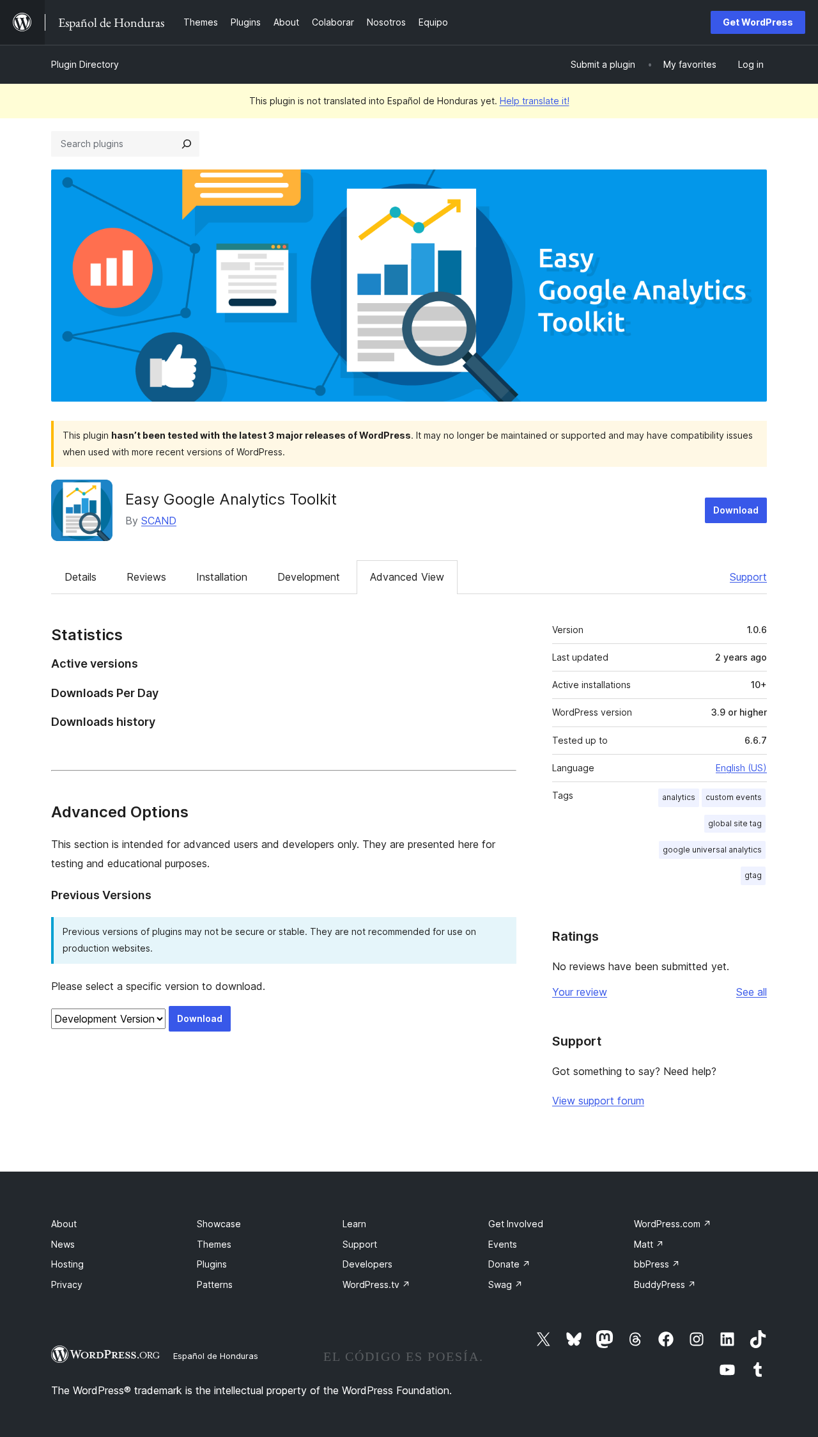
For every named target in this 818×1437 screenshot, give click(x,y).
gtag (753, 875)
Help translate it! (534, 100)
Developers (367, 1264)
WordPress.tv (376, 1284)
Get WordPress (758, 22)
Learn (354, 1223)
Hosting (67, 1264)
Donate (509, 1264)
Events (502, 1244)
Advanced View (407, 576)
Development (308, 576)
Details (80, 576)
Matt (649, 1244)
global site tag (735, 823)
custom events (734, 797)
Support (748, 576)
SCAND (158, 520)
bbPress (657, 1264)
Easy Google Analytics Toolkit (231, 499)
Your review (579, 991)
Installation (221, 576)
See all (751, 991)
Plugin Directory (85, 64)
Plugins (212, 1264)
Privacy (66, 1284)
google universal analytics (712, 849)
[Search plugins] (186, 144)
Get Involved (515, 1223)
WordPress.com (672, 1223)
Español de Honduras (215, 1356)
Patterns (215, 1284)
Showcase (219, 1223)
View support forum (598, 1100)
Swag (505, 1284)
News (63, 1244)
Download (736, 510)
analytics (678, 797)
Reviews (146, 576)
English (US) (741, 767)
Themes (214, 1244)
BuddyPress (665, 1284)
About (64, 1223)
